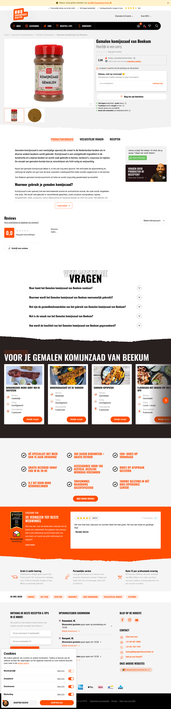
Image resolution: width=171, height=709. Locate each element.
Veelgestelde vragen (92, 139)
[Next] (165, 400)
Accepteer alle (57, 702)
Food (6, 35)
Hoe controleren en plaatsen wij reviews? (21, 222)
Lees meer (30, 545)
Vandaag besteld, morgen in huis (111, 8)
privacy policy (23, 663)
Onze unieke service (85, 498)
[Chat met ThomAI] (146, 173)
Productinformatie (62, 139)
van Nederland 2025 (113, 110)
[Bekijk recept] (24, 394)
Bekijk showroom (69, 631)
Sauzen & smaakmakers (22, 35)
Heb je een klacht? (134, 657)
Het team (44, 596)
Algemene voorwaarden (99, 701)
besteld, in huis (110, 106)
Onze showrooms (90, 596)
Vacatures (72, 596)
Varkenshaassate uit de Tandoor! (84, 204)
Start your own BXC (127, 701)
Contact (31, 596)
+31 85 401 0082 (133, 642)
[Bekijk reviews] (132, 8)
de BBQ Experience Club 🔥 (100, 3)
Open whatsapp (139, 158)
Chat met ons (132, 637)
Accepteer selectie (21, 702)
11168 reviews (147, 518)
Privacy (114, 701)
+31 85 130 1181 (133, 647)
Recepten (115, 139)
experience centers (134, 61)
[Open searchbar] (156, 26)
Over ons (58, 596)
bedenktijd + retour (111, 103)
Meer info (60, 671)
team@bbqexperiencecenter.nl (139, 652)
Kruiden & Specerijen (45, 35)
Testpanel (132, 596)
